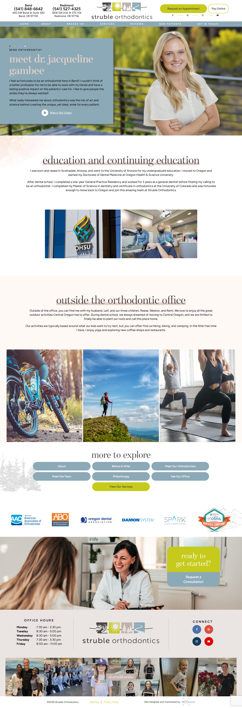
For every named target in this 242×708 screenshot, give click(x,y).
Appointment (183, 8)
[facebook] (172, 15)
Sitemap (94, 702)
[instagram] (202, 15)
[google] (187, 15)
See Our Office (180, 476)
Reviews (137, 24)
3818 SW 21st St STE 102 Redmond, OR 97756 (66, 14)
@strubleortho (121, 676)
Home (24, 24)
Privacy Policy (111, 702)
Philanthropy (121, 476)
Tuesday (22, 631)
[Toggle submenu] (53, 24)
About (46, 24)
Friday (21, 643)
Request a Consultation (193, 579)
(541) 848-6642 (28, 9)
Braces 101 (75, 24)
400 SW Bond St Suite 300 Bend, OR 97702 (28, 14)
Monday (22, 627)
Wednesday (25, 635)
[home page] (122, 10)
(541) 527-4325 (67, 9)
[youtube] (217, 15)
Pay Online (218, 8)
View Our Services (121, 486)
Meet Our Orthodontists (180, 466)
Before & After (121, 466)
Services (107, 24)
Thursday (23, 639)
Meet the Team (61, 476)
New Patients (170, 24)
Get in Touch (208, 24)
